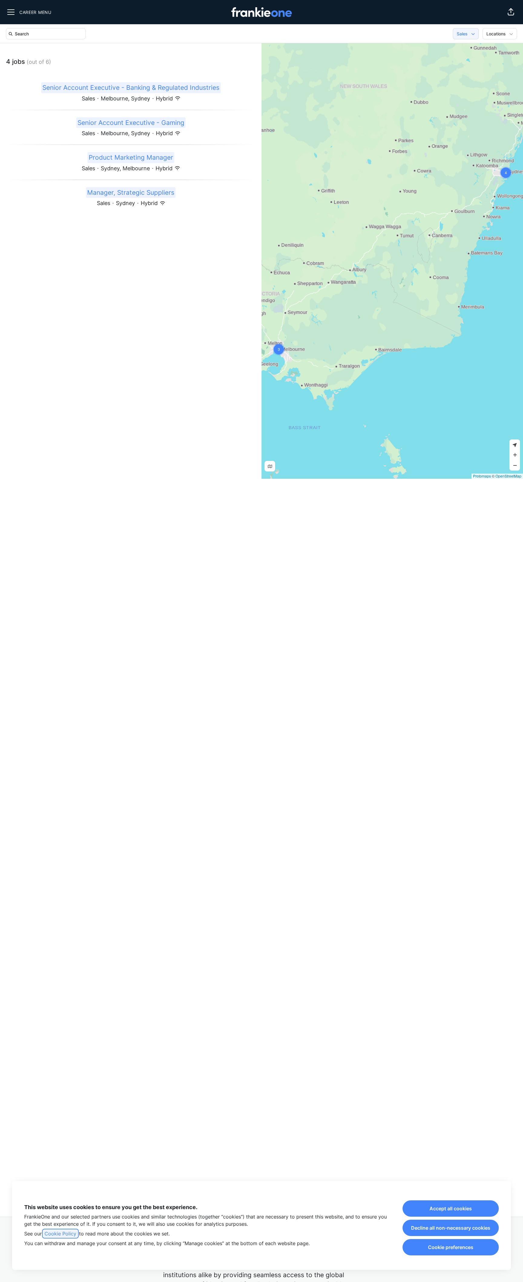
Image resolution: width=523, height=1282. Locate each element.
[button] (510, 12)
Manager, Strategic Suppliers (130, 192)
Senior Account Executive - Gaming (130, 122)
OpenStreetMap (508, 475)
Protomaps (482, 475)
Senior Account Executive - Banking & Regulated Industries (130, 87)
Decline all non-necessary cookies (450, 1228)
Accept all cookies (450, 1208)
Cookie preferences (450, 1247)
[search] (47, 33)
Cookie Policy (60, 1234)
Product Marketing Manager (131, 157)
